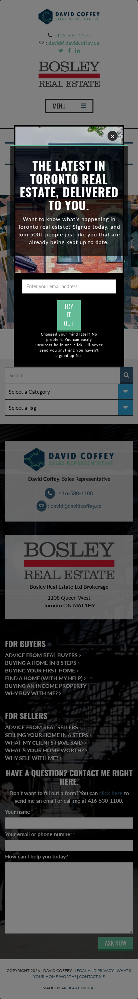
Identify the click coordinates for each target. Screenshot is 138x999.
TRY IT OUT (69, 315)
